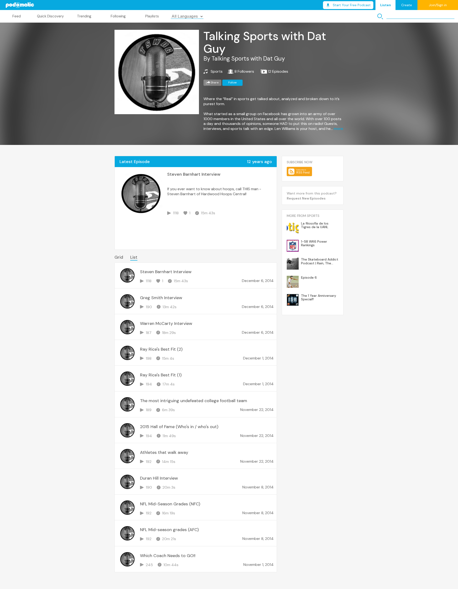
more (338, 128)
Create (406, 5)
